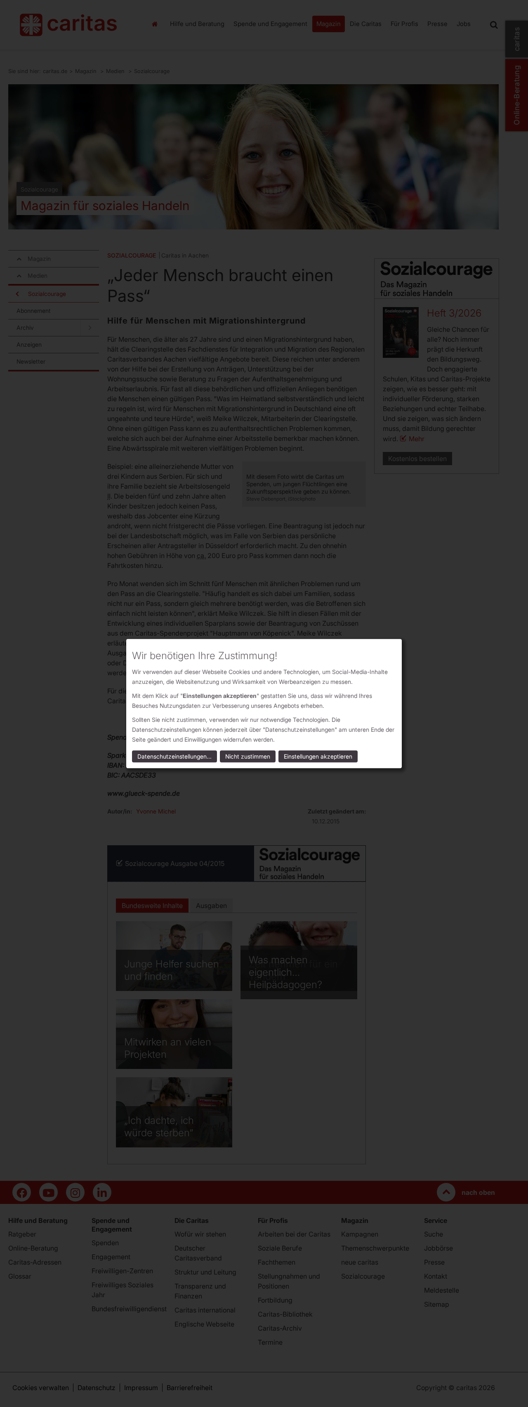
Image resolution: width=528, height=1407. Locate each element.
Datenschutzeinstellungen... (174, 756)
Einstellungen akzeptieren (318, 756)
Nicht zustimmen (247, 756)
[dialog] (264, 703)
